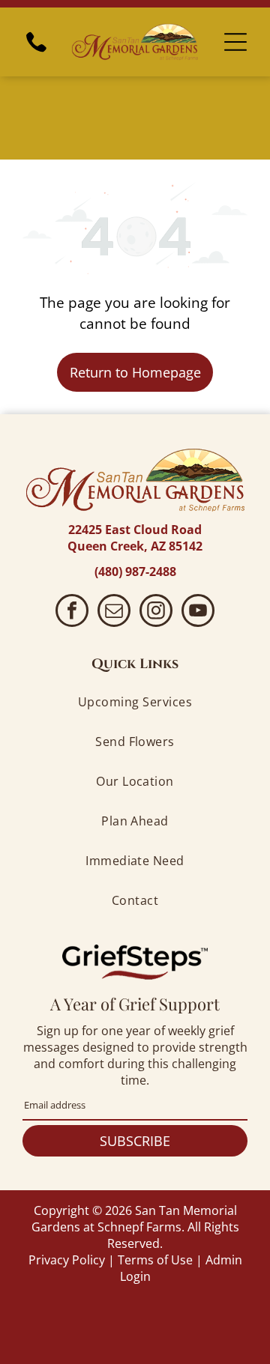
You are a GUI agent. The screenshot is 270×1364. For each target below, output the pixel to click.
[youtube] (198, 612)
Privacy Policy (66, 1260)
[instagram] (156, 612)
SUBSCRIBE (135, 1141)
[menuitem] (134, 702)
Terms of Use (155, 1260)
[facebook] (72, 612)
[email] (114, 612)
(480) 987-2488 (135, 571)
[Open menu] (235, 42)
